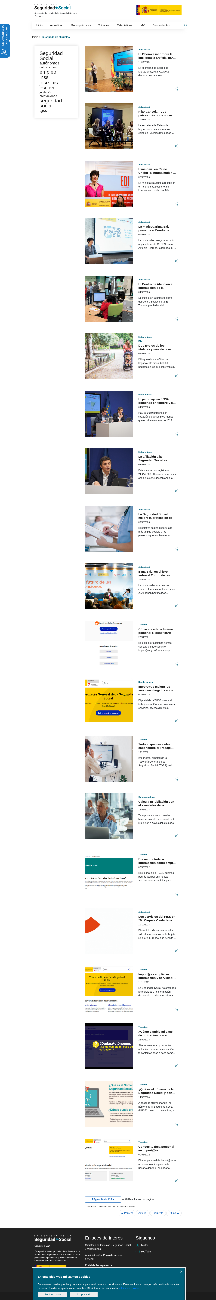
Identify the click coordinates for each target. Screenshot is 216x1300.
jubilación (46, 92)
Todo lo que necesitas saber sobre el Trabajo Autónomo (154, 747)
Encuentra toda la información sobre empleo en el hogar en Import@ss (157, 863)
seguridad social (51, 103)
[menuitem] (39, 25)
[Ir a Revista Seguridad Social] (57, 7)
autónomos (49, 63)
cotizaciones (48, 67)
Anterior (142, 1213)
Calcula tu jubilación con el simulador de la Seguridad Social (156, 805)
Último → (174, 1213)
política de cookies (128, 1288)
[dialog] (109, 1284)
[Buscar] (186, 25)
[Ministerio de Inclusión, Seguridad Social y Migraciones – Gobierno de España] (159, 9)
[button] (176, 89)
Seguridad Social (51, 55)
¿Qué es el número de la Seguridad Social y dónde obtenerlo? (157, 1093)
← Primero (127, 1213)
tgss (43, 110)
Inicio (35, 37)
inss (44, 77)
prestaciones (48, 96)
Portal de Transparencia (98, 1265)
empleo (48, 72)
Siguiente (158, 1213)
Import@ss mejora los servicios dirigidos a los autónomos (155, 690)
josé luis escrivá (49, 85)
